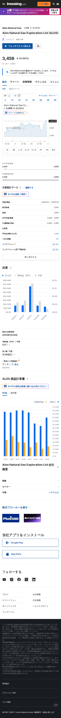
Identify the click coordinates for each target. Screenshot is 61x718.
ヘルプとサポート (41, 606)
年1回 (4, 393)
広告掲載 (37, 600)
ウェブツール (8, 612)
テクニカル (41, 81)
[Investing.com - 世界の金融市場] (16, 4)
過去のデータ (14, 89)
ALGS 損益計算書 (13, 378)
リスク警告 (6, 702)
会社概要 (37, 594)
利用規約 (5, 683)
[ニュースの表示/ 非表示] (19, 95)
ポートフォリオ (9, 606)
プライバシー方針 (9, 693)
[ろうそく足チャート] (5, 95)
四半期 (13, 393)
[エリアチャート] (9, 95)
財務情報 (27, 81)
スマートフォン (9, 600)
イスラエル (54, 492)
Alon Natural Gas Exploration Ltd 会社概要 (28, 467)
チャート (14, 81)
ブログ (5, 594)
